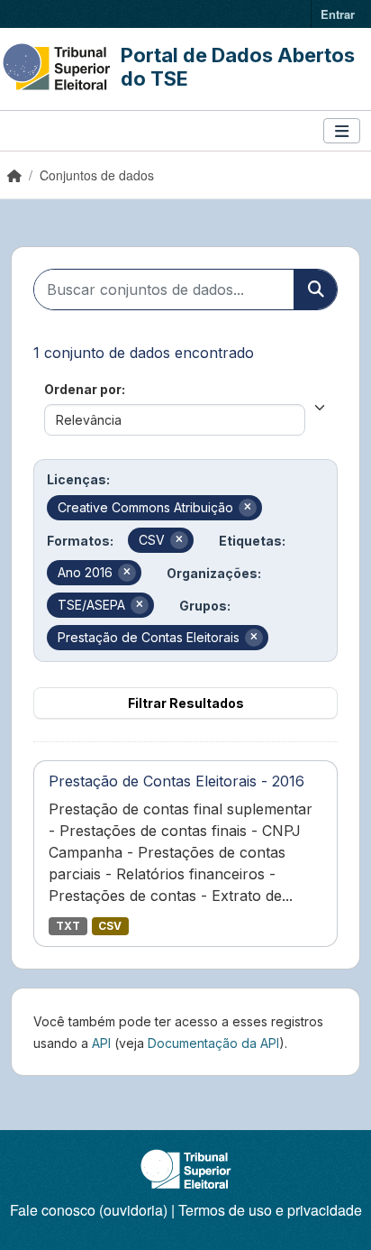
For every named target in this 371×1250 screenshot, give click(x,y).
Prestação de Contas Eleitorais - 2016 (176, 781)
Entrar (338, 14)
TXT (68, 926)
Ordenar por (83, 389)
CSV (110, 926)
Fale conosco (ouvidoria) (88, 1209)
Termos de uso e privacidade (270, 1209)
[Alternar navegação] (341, 131)
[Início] (14, 175)
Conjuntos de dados (97, 175)
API (101, 1043)
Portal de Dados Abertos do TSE (238, 66)
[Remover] (248, 508)
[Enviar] (315, 289)
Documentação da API (213, 1043)
